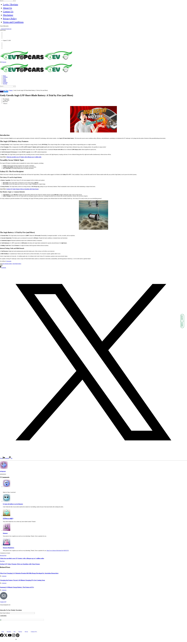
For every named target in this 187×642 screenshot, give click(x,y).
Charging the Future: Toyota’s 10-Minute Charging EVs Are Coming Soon (22, 580)
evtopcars (3, 471)
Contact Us (8, 11)
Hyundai (9, 631)
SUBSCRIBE (3, 615)
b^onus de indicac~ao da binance (13, 504)
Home (4, 75)
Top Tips (5, 83)
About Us (7, 8)
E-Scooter (5, 82)
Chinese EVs (34, 631)
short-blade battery (17, 263)
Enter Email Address (4, 613)
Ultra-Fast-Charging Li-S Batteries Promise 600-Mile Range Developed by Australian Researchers (29, 573)
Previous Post (3, 555)
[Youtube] (10, 635)
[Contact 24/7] (3, 595)
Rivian (26, 631)
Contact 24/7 (3, 602)
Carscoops (8, 261)
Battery (1, 91)
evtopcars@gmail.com (6, 28)
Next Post (2, 561)
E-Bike (4, 81)
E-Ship (4, 79)
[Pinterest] (17, 635)
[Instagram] (13, 635)
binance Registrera (8, 547)
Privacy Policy (10, 18)
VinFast (20, 631)
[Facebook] (2, 635)
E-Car (4, 78)
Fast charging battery (7, 263)
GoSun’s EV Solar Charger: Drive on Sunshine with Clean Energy (22, 189)
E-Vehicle (5, 77)
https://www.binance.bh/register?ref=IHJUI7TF (58, 550)
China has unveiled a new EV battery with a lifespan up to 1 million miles (23, 157)
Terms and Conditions (13, 22)
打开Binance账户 (8, 518)
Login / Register (10, 4)
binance (5, 533)
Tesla (2, 631)
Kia (14, 631)
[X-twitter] (6, 635)
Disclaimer (8, 15)
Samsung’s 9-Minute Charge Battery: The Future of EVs (17, 587)
